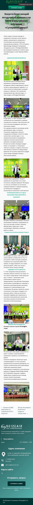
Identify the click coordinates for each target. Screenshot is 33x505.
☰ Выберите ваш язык (25, 4)
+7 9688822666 (10, 459)
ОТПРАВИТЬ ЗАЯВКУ (16, 8)
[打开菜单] (26, 2)
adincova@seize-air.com (12, 465)
